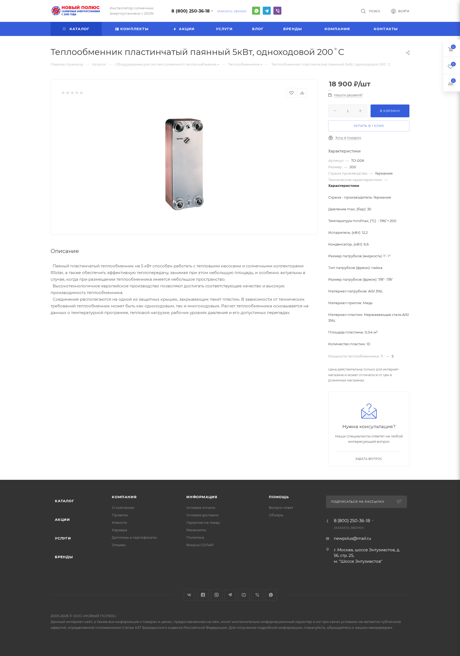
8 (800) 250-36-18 (190, 11)
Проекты (120, 515)
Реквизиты (196, 530)
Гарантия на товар (203, 522)
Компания (124, 497)
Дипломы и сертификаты (134, 537)
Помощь (279, 497)
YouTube (243, 595)
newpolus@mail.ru (352, 538)
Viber (277, 11)
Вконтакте (189, 595)
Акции (62, 519)
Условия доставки (202, 515)
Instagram (216, 595)
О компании (123, 507)
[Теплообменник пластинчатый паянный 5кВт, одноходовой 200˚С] (184, 164)
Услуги (63, 538)
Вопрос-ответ (281, 507)
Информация (201, 497)
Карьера (119, 530)
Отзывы (119, 545)
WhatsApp (256, 11)
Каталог (64, 501)
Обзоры (276, 515)
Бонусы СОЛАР (199, 545)
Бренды (64, 557)
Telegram (267, 11)
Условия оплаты (200, 507)
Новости (119, 522)
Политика (195, 537)
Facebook (203, 595)
